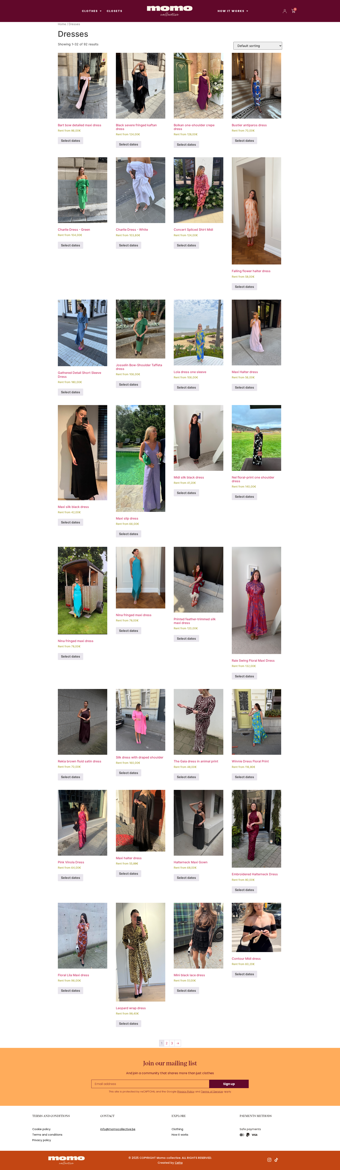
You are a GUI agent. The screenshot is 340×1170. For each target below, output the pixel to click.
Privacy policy (41, 1140)
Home (62, 24)
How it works (231, 11)
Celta (179, 1163)
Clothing (177, 1129)
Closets (114, 11)
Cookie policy (41, 1129)
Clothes (90, 11)
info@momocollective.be (117, 1129)
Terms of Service (212, 1091)
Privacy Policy (185, 1091)
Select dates (70, 141)
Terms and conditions (47, 1135)
